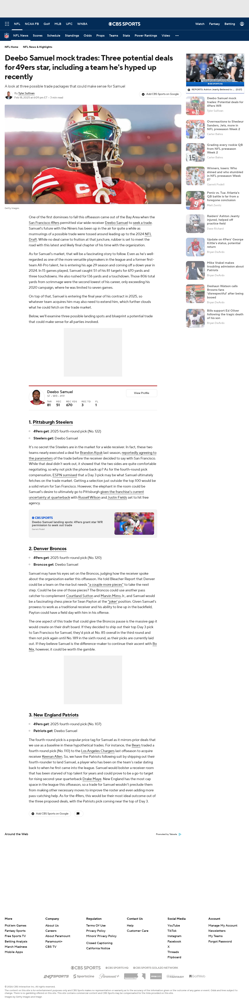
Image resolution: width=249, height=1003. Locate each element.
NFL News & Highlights (37, 47)
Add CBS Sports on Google (162, 94)
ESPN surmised (65, 475)
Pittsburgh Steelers (53, 422)
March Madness (16, 947)
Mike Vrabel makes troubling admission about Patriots (225, 266)
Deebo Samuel (116, 223)
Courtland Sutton (79, 596)
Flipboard (174, 957)
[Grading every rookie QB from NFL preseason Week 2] (195, 152)
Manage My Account (222, 926)
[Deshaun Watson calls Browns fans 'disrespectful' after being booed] (195, 293)
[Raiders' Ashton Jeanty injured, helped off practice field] (195, 223)
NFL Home (11, 47)
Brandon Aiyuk (91, 453)
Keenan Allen (52, 756)
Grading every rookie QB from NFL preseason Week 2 (225, 148)
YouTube (173, 926)
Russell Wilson (89, 497)
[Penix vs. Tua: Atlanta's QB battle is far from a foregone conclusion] (195, 200)
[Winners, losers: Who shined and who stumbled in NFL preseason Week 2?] (195, 176)
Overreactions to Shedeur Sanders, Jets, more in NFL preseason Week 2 (225, 125)
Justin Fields (117, 497)
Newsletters (216, 931)
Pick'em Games (15, 926)
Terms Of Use (96, 926)
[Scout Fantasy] (175, 976)
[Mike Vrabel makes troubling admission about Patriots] (195, 270)
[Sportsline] (84, 976)
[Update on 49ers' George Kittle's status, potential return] (195, 247)
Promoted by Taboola (166, 834)
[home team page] (43, 403)
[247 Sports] (56, 976)
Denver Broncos (50, 549)
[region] (215, 70)
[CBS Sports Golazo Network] (155, 967)
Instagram (174, 936)
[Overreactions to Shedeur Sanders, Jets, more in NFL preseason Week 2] (195, 129)
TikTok (171, 931)
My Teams (215, 936)
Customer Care (137, 931)
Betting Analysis (16, 941)
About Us (52, 926)
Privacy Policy (95, 931)
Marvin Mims (111, 596)
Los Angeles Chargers (98, 751)
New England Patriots (56, 715)
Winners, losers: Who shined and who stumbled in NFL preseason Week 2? (225, 173)
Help (130, 926)
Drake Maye (91, 779)
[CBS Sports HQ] (116, 967)
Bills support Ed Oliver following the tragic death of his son (225, 314)
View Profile (141, 393)
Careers (50, 931)
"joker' (112, 601)
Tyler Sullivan (26, 93)
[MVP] (156, 975)
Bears (136, 745)
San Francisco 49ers (44, 223)
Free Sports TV (15, 936)
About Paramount (57, 936)
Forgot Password (220, 941)
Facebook (174, 941)
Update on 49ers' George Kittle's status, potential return (225, 243)
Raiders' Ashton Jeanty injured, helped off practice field (223, 219)
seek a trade (142, 223)
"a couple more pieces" (106, 584)
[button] (177, 35)
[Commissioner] (135, 975)
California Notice (98, 948)
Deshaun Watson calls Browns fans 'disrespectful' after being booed (225, 291)
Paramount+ (53, 941)
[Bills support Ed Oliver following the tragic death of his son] (195, 318)
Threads (173, 952)
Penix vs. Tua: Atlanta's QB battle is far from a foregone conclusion (223, 196)
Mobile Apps (14, 952)
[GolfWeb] (197, 976)
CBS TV (50, 947)
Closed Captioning (99, 943)
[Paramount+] (109, 975)
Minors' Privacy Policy (101, 936)
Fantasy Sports (15, 931)
